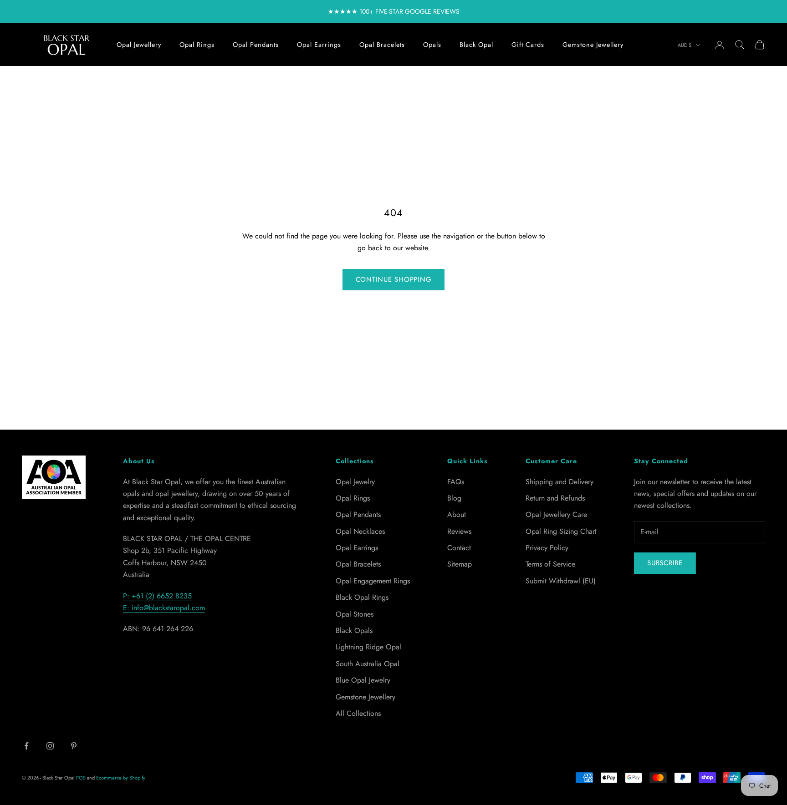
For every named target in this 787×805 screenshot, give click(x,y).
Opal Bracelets (382, 44)
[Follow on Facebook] (26, 745)
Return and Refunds (555, 498)
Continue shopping (394, 279)
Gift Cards (527, 44)
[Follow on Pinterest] (73, 745)
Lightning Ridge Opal (368, 647)
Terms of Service (550, 564)
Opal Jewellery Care (556, 514)
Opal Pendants (256, 44)
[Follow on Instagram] (50, 745)
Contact (459, 547)
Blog (454, 498)
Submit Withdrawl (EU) (561, 581)
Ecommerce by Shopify (120, 777)
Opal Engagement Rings (373, 581)
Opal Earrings (319, 44)
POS (81, 777)
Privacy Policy (547, 547)
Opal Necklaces (360, 531)
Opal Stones (354, 614)
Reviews (459, 531)
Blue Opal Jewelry (363, 680)
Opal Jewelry (355, 481)
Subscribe (665, 563)
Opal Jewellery (139, 44)
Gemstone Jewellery (592, 44)
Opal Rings (197, 44)
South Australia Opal (367, 663)
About (456, 514)
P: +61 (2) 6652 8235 (157, 596)
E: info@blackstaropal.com (164, 607)
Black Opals (354, 630)
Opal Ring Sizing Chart (561, 531)
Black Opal (476, 44)
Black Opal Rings (362, 597)
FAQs (455, 481)
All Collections (358, 713)
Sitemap (459, 564)
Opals (432, 44)
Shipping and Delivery (559, 481)
